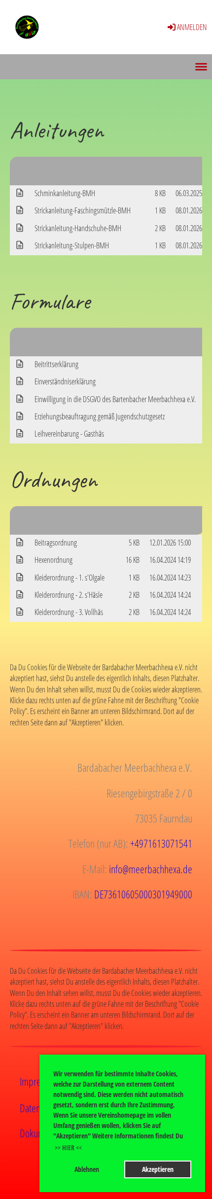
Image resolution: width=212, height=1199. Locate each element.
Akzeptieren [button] (158, 1169)
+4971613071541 (161, 843)
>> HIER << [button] (68, 1147)
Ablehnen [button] (86, 1169)
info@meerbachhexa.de (150, 869)
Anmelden (192, 27)
